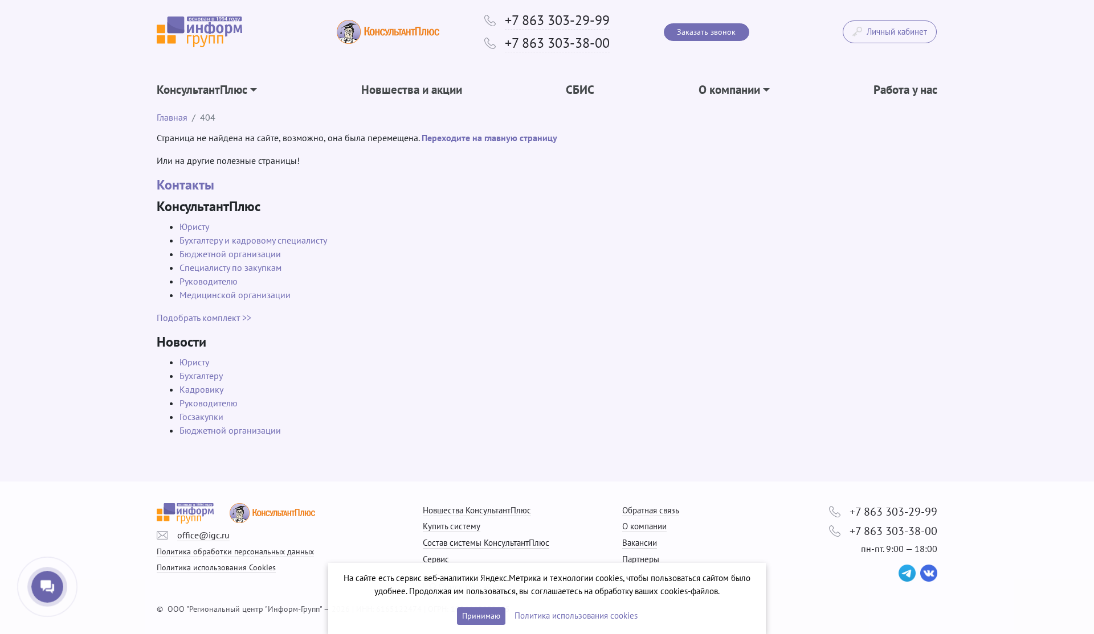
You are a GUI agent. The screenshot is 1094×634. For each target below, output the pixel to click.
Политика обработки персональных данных (235, 551)
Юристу (194, 226)
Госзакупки (201, 416)
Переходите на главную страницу (489, 137)
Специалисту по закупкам (230, 267)
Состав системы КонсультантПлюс (486, 542)
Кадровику (201, 389)
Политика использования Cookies (216, 567)
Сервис (436, 559)
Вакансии (639, 542)
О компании (644, 526)
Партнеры (640, 559)
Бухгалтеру (201, 375)
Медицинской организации (235, 294)
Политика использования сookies (576, 615)
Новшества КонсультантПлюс (477, 510)
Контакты (185, 185)
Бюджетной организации (230, 254)
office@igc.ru (203, 535)
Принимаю (481, 616)
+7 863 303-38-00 (557, 43)
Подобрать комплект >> (204, 317)
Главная (172, 117)
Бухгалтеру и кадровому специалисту (253, 240)
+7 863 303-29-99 (557, 20)
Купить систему (451, 526)
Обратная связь (650, 510)
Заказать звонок (706, 32)
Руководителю (208, 281)
